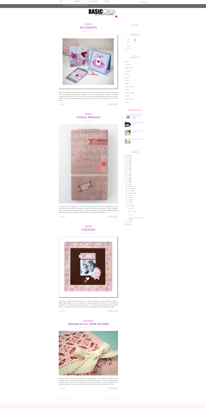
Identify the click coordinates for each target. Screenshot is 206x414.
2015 (128, 180)
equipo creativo (93, 1)
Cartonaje (127, 64)
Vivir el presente (88, 117)
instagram (128, 48)
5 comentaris (62, 104)
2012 (128, 222)
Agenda (127, 61)
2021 (128, 166)
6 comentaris (62, 388)
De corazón (88, 28)
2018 (128, 173)
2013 (128, 184)
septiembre (131, 193)
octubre (130, 191)
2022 (128, 164)
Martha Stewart (88, 320)
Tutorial (127, 96)
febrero (130, 206)
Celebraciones (129, 68)
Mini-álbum (128, 77)
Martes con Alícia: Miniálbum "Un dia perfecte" (136, 116)
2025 (128, 157)
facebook (128, 42)
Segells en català (129, 86)
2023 (128, 162)
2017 (128, 175)
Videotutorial (129, 99)
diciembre (130, 186)
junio (129, 197)
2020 (128, 169)
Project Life (128, 80)
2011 (128, 224)
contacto (106, 1)
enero (129, 220)
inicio (61, 1)
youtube (135, 42)
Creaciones (88, 24)
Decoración (128, 71)
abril (129, 202)
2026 (128, 155)
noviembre (131, 188)
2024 (128, 160)
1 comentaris (62, 311)
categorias (77, 1)
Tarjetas (127, 89)
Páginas (127, 83)
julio (129, 195)
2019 (128, 171)
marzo (129, 204)
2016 (128, 177)
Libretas (127, 74)
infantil (127, 102)
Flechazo (88, 230)
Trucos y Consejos (130, 93)
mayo (129, 200)
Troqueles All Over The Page (88, 324)
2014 (128, 182)
